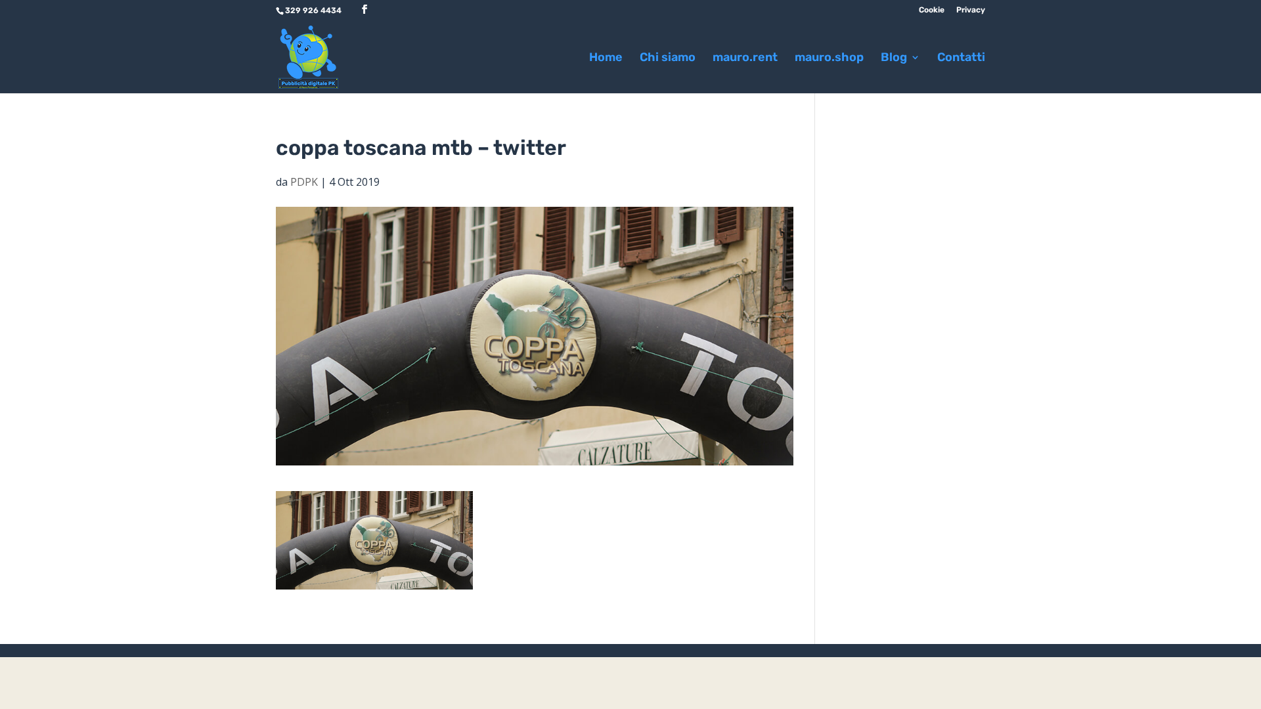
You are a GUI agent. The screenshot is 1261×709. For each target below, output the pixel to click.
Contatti (961, 58)
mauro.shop (829, 58)
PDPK (304, 182)
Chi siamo (668, 58)
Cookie (931, 10)
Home (606, 58)
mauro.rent (745, 58)
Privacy (970, 10)
